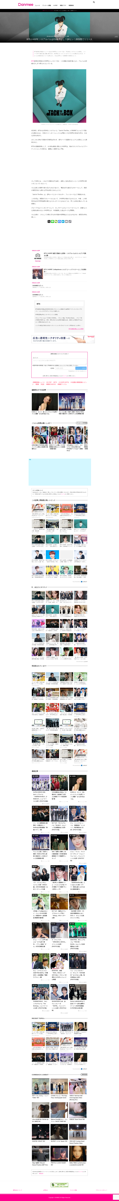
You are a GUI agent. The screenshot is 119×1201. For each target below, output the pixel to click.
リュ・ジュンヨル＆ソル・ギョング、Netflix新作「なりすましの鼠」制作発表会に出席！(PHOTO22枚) (77, 975)
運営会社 (41, 1173)
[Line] (52, 221)
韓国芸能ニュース (39, 382)
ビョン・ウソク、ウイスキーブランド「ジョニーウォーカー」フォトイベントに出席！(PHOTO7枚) (77, 856)
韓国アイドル (62, 384)
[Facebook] (59, 221)
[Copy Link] (70, 221)
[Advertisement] (59, 165)
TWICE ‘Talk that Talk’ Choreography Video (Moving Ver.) (76, 1097)
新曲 (37, 384)
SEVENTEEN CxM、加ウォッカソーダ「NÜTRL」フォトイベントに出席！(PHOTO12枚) (59, 1006)
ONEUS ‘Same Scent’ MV (77, 1119)
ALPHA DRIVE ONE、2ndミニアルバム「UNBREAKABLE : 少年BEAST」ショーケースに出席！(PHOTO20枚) (40, 796)
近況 (42, 384)
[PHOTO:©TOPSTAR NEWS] (40, 782)
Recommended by (77, 581)
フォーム (65, 375)
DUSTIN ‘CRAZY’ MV (38, 1141)
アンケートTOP (81, 423)
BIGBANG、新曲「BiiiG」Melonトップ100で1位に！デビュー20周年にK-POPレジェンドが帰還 (59, 975)
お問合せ (45, 1190)
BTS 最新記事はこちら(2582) (76, 328)
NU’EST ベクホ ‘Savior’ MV (59, 1141)
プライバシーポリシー (101, 1190)
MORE (83, 1074)
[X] (49, 221)
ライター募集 (73, 1190)
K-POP (116, 36)
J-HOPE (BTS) (64, 382)
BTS (32, 61)
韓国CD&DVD (51, 384)
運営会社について (17, 1190)
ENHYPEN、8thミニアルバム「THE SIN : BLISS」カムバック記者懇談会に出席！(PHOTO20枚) (77, 944)
